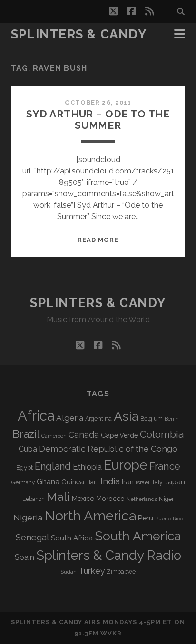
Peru (145, 517)
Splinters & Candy (79, 34)
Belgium (151, 418)
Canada (84, 435)
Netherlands (142, 499)
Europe (125, 464)
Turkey (91, 571)
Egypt (24, 467)
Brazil (25, 434)
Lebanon (33, 499)
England (53, 466)
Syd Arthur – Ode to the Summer (98, 119)
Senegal (32, 537)
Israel (142, 482)
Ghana (48, 481)
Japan (175, 482)
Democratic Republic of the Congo (108, 448)
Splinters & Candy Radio (108, 555)
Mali (58, 497)
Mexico (83, 498)
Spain (24, 557)
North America (90, 516)
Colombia (162, 434)
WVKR (111, 633)
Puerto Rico (169, 518)
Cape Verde (119, 435)
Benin (172, 419)
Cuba (28, 448)
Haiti (92, 482)
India (110, 481)
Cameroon (54, 436)
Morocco (110, 498)
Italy (157, 482)
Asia (126, 416)
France (164, 466)
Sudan (69, 572)
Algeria (69, 418)
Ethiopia (87, 466)
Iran (128, 482)
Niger (166, 498)
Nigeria (27, 517)
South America (138, 536)
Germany (23, 482)
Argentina (98, 418)
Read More (98, 239)
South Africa (72, 538)
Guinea (72, 482)
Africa (36, 415)
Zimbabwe (121, 571)
